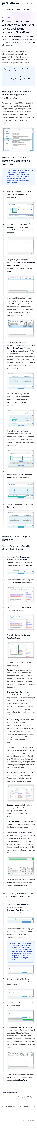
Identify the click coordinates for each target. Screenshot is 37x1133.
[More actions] (34, 3)
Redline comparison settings (20, 957)
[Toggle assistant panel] (31, 3)
